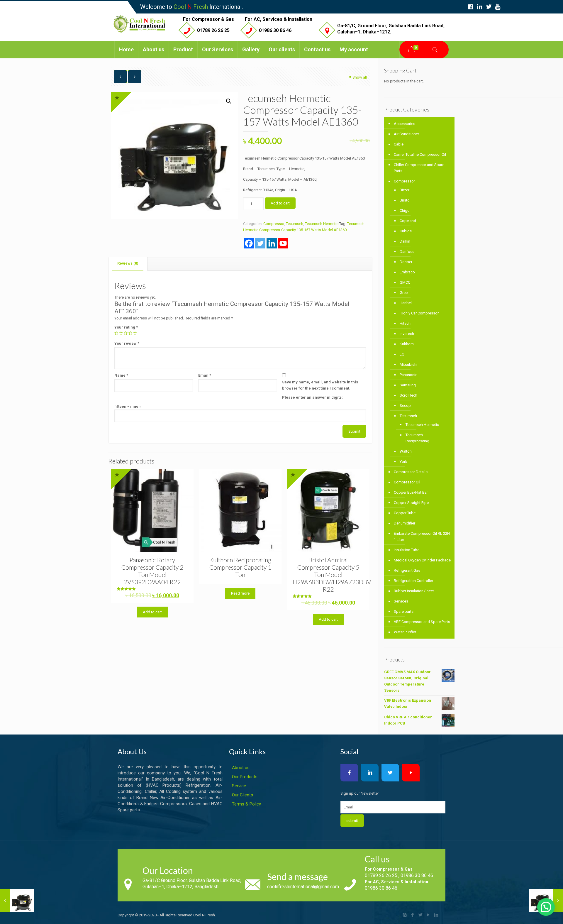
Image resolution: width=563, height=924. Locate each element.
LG (402, 354)
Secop (405, 405)
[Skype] (405, 915)
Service (239, 785)
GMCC (405, 282)
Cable (398, 144)
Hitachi (405, 323)
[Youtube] (283, 243)
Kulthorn (407, 344)
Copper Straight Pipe (411, 502)
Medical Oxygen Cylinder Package (422, 560)
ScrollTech (408, 395)
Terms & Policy (246, 804)
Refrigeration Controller (413, 580)
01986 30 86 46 (275, 30)
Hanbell (406, 303)
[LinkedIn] (436, 915)
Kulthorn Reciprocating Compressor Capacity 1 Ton (240, 567)
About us (241, 767)
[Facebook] (249, 243)
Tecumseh (294, 223)
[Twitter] (260, 243)
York (403, 461)
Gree (404, 292)
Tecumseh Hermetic (321, 223)
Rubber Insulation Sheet (414, 591)
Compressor (273, 223)
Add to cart (280, 203)
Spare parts (403, 611)
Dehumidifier (404, 523)
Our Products (244, 776)
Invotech (407, 333)
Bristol (405, 200)
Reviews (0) (127, 263)
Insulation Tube (406, 550)
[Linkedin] (272, 243)
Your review (126, 343)
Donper (406, 262)
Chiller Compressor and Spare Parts (419, 168)
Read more (240, 593)
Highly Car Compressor (419, 313)
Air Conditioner (406, 134)
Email (204, 375)
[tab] (127, 263)
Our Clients (242, 795)
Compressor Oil (407, 482)
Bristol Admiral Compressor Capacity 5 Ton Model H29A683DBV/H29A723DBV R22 (332, 574)
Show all (359, 77)
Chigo (405, 210)
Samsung (408, 385)
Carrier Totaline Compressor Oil (420, 154)
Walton (406, 451)
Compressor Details (411, 472)
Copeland (408, 221)
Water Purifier (405, 632)
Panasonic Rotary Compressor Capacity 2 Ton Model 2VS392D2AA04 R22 (152, 570)
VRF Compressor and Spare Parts (422, 622)
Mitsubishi (408, 364)
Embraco (407, 272)
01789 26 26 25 (213, 30)
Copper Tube (405, 513)
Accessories (404, 123)
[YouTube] (428, 915)
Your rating (126, 327)
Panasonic (408, 375)
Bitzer (404, 190)
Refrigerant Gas (407, 570)
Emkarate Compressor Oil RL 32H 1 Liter (422, 536)
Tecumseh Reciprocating (417, 438)
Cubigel (406, 231)
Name (121, 375)
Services (401, 601)
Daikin (405, 241)
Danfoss (407, 251)
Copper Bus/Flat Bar (411, 492)
